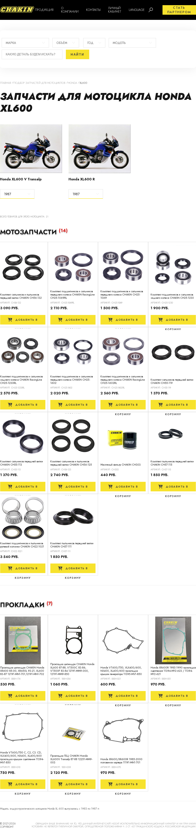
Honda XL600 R (82, 179)
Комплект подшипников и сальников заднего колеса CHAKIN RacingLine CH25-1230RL (21, 380)
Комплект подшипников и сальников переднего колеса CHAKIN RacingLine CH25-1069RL (72, 295)
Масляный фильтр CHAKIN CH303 (120, 464)
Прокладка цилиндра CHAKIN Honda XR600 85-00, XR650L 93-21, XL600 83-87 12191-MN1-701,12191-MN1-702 (22, 671)
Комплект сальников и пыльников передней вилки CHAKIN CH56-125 (71, 463)
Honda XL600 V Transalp (21, 179)
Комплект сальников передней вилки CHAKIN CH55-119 (172, 381)
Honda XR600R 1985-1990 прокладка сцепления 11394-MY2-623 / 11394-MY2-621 (173, 671)
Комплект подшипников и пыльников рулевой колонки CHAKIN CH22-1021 (22, 545)
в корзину (26, 321)
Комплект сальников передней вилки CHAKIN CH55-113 (21, 463)
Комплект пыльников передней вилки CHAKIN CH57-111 (71, 545)
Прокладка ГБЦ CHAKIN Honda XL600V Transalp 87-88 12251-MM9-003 (71, 759)
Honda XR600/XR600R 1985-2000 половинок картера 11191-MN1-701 (121, 761)
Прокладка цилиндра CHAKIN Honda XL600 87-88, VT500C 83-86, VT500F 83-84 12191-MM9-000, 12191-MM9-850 (72, 669)
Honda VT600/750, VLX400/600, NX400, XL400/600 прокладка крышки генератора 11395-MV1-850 (121, 671)
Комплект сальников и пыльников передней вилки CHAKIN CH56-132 (21, 296)
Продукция (44, 10)
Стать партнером (179, 10)
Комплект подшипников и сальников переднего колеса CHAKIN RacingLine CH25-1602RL (122, 380)
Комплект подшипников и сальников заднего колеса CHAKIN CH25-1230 (172, 296)
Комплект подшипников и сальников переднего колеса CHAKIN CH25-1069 (121, 295)
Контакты (93, 10)
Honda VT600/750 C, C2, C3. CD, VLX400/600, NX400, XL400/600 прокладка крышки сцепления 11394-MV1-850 (22, 757)
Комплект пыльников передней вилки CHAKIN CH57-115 (172, 463)
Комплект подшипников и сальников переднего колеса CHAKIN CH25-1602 (71, 380)
